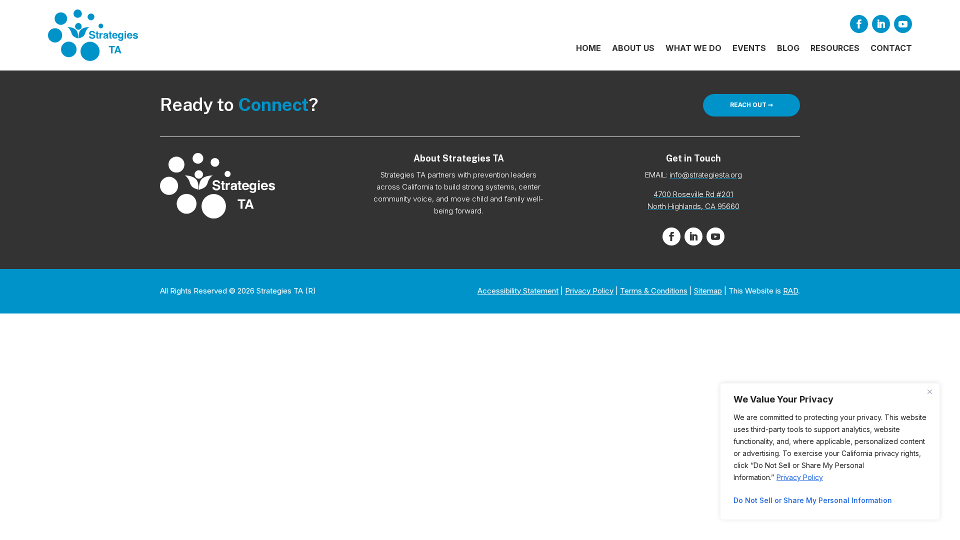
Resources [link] (835, 48)
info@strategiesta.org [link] (706, 175)
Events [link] (749, 48)
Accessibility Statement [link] (518, 291)
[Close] (930, 392)
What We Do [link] (694, 48)
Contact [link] (891, 48)
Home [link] (588, 48)
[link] (93, 35)
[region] (830, 451)
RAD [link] (790, 291)
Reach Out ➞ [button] (751, 104)
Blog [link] (788, 48)
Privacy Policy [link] (799, 477)
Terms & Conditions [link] (654, 291)
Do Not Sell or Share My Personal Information (813, 500)
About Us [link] (633, 48)
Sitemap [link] (708, 291)
